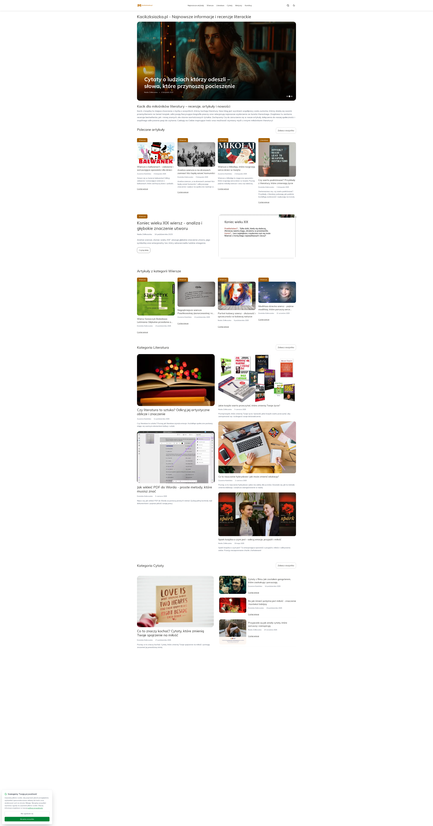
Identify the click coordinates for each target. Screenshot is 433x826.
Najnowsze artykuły (196, 5)
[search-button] (288, 5)
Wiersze (210, 5)
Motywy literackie (154, 73)
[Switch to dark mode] (294, 5)
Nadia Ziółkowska (151, 92)
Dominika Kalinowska (185, 177)
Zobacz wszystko (286, 130)
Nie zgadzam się (27, 814)
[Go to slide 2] (289, 96)
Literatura (220, 5)
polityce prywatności (35, 808)
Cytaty (230, 5)
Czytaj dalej (143, 250)
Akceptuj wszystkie (27, 819)
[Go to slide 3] (292, 96)
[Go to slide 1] (287, 96)
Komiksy (248, 5)
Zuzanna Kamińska (144, 174)
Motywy (238, 5)
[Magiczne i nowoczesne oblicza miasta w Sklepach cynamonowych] (216, 61)
